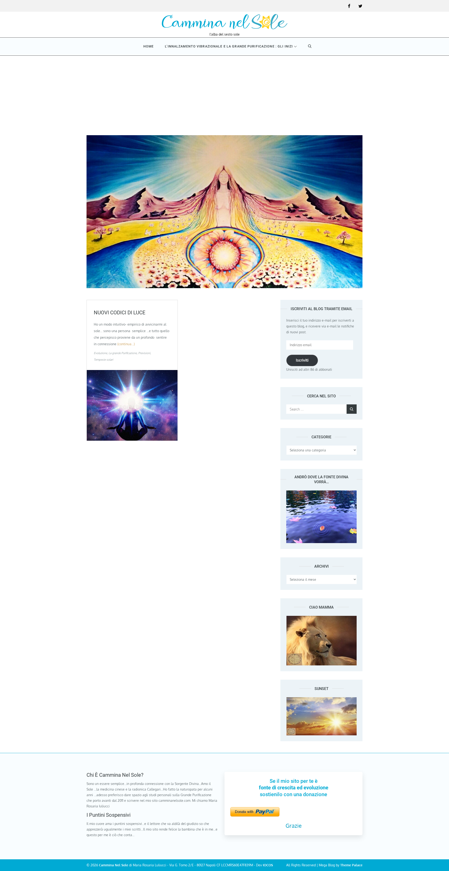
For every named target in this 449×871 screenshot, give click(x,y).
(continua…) (126, 344)
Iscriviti (302, 360)
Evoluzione (100, 353)
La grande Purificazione (123, 353)
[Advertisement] (224, 90)
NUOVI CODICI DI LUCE (119, 313)
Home (148, 46)
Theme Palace (351, 865)
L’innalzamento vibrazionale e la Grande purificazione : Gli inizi (229, 46)
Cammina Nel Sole (113, 865)
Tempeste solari (103, 359)
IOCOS (268, 865)
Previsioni (144, 353)
